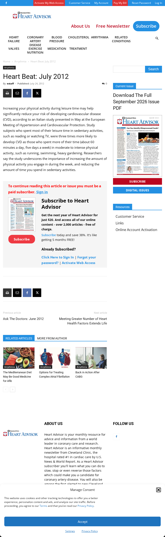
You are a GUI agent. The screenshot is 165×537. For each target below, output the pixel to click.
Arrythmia (99, 37)
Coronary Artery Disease (35, 40)
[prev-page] (5, 389)
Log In (158, 3)
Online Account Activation (136, 229)
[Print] (7, 93)
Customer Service (79, 3)
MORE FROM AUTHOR (52, 338)
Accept (82, 521)
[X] (37, 93)
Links (120, 223)
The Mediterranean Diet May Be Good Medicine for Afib (17, 376)
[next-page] (12, 389)
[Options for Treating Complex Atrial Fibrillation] (55, 358)
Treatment (78, 48)
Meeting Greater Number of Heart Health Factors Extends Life (83, 321)
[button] (158, 490)
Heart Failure (14, 39)
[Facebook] (6, 3)
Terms (43, 506)
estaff (10, 83)
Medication (56, 48)
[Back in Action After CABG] (91, 358)
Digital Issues (137, 190)
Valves (13, 48)
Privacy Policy (86, 506)
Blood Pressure (56, 39)
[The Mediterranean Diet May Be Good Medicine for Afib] (19, 358)
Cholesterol (78, 37)
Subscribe (146, 26)
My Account (101, 3)
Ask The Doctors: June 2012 (23, 319)
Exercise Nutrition (35, 50)
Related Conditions (121, 39)
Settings (70, 531)
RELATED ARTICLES (19, 338)
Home (6, 61)
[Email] (17, 93)
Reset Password (141, 3)
